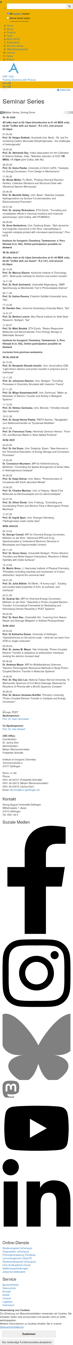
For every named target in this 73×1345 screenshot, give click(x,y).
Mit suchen (20, 13)
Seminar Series (15, 45)
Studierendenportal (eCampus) (19, 1261)
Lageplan (8, 1301)
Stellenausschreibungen (15, 1268)
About (10, 29)
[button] (7, 83)
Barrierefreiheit (11, 1284)
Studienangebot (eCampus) (17, 1248)
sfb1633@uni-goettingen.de (25, 789)
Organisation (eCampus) (16, 1251)
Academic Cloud (21, 1265)
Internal (11, 52)
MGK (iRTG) (13, 39)
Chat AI (7, 1265)
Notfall (6, 1295)
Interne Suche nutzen (20, 18)
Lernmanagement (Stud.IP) (17, 1258)
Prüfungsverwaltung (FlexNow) (19, 1254)
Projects (11, 32)
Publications (13, 42)
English (64, 90)
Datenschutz (9, 1288)
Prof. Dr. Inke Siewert (14, 729)
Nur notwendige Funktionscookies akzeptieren (27, 1342)
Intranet (7, 1298)
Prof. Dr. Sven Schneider (16, 719)
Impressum (9, 1305)
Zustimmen (28, 1334)
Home (10, 25)
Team (10, 35)
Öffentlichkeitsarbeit (17, 49)
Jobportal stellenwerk (14, 1271)
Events (10, 59)
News (10, 56)
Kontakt (7, 1291)
